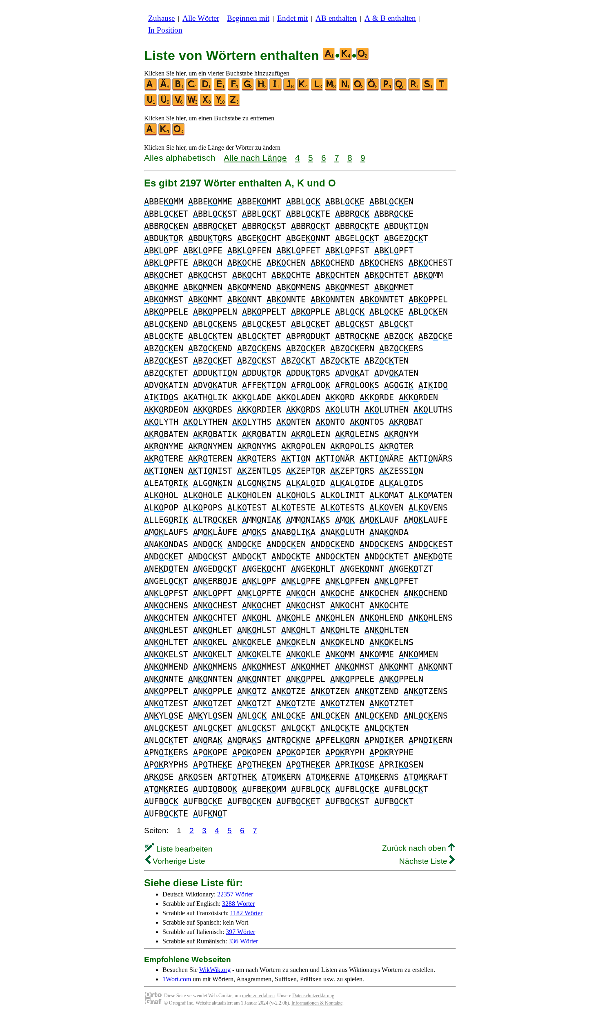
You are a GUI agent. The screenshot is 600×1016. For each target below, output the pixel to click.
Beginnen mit (248, 18)
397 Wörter (240, 931)
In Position (165, 30)
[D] (206, 88)
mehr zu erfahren (258, 995)
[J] (290, 88)
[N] (345, 88)
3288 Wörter (238, 903)
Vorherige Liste (178, 861)
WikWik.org (215, 969)
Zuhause (161, 18)
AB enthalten (336, 18)
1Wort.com (176, 979)
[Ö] (373, 88)
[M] (331, 88)
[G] (248, 88)
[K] (304, 88)
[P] (387, 88)
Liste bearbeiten (183, 849)
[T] (442, 88)
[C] (193, 88)
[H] (262, 88)
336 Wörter (243, 941)
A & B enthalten (390, 18)
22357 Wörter (235, 894)
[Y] (220, 104)
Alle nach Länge (255, 157)
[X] (206, 104)
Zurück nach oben (415, 848)
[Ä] (165, 88)
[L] (317, 88)
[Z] (234, 104)
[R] (415, 88)
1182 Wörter (246, 913)
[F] (234, 88)
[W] (193, 104)
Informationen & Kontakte (316, 1003)
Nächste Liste (424, 861)
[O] (359, 88)
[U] (151, 104)
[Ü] (165, 104)
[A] (151, 88)
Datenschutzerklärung (313, 995)
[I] (276, 88)
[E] (220, 88)
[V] (179, 104)
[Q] (401, 88)
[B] (179, 88)
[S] (429, 88)
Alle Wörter (200, 18)
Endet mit (292, 18)
